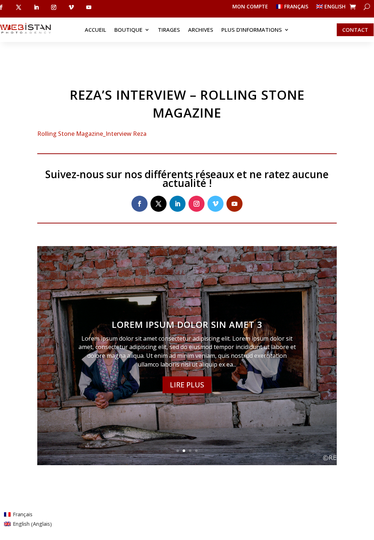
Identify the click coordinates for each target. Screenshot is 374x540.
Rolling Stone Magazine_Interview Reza (91, 134)
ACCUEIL (95, 30)
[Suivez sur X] (18, 7)
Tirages (169, 30)
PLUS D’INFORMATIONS (251, 30)
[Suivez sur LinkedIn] (36, 7)
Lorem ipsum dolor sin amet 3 (187, 324)
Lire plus (187, 385)
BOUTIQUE (128, 30)
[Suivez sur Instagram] (53, 7)
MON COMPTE (250, 7)
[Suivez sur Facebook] (139, 204)
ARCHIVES (200, 30)
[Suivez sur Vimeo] (71, 7)
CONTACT (355, 29)
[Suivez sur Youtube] (88, 7)
